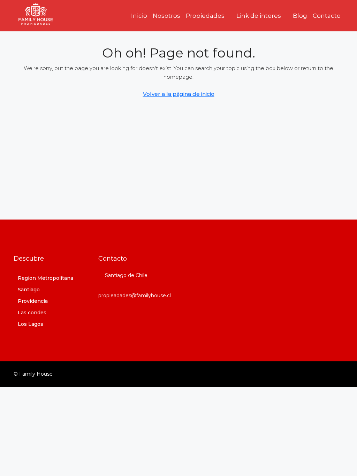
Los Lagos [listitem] (30, 324)
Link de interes (258, 15)
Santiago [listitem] (29, 289)
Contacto (327, 15)
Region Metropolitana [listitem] (45, 278)
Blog (300, 15)
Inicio (139, 15)
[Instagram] (325, 374)
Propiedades (205, 15)
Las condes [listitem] (32, 312)
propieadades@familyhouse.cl (134, 295)
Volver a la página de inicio (178, 94)
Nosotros (166, 15)
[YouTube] (337, 374)
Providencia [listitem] (33, 301)
